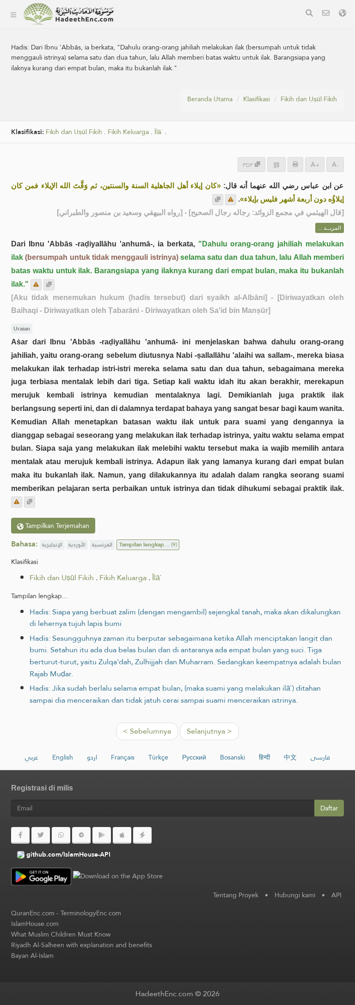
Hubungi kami (295, 895)
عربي (31, 757)
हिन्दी (264, 757)
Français (123, 757)
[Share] (276, 164)
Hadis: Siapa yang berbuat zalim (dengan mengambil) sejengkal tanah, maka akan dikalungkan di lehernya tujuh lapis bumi (185, 618)
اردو (92, 757)
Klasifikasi (145, 27)
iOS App (151, 114)
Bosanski (232, 757)
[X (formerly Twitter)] (40, 835)
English (62, 757)
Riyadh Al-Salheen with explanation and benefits (81, 945)
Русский (194, 757)
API (336, 895)
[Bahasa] (342, 14)
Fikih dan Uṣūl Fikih (309, 99)
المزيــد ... (329, 228)
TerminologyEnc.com (91, 913)
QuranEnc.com (33, 913)
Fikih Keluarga (123, 577)
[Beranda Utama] (13, 14)
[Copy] (217, 199)
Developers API (155, 70)
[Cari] (309, 14)
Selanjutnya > (209, 731)
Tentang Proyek (155, 48)
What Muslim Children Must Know (60, 934)
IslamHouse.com (35, 924)
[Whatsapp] (61, 835)
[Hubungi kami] (326, 14)
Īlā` (157, 577)
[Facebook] (20, 835)
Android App (159, 92)
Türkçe (158, 757)
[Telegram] (81, 835)
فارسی (320, 757)
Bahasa (141, 135)
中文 (290, 757)
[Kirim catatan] (230, 199)
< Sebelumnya (147, 731)
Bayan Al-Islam (32, 956)
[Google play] (101, 835)
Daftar (329, 808)
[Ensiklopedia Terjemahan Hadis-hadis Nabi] (68, 14)
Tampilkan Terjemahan (56, 526)
